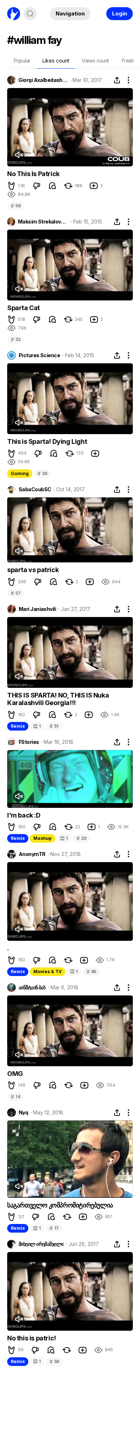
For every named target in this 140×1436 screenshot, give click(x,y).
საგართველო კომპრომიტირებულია (60, 1205)
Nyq (23, 1112)
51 (54, 726)
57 (15, 593)
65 (91, 971)
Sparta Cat (23, 308)
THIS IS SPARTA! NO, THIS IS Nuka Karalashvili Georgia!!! (58, 699)
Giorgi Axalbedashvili (42, 80)
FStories (29, 742)
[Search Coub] (30, 13)
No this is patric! (31, 1338)
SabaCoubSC (35, 489)
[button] (11, 185)
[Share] (117, 80)
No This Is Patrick (33, 174)
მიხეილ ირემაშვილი (41, 1244)
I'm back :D (24, 815)
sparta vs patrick (33, 570)
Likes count (55, 60)
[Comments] (52, 185)
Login (119, 13)
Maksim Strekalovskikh (43, 221)
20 (81, 838)
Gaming (20, 473)
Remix (18, 726)
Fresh (128, 60)
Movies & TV (47, 971)
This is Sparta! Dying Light (47, 441)
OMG (15, 1073)
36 (42, 473)
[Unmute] (18, 155)
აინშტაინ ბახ (32, 987)
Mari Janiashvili (37, 609)
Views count (95, 60)
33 (15, 339)
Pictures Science (39, 355)
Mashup (42, 838)
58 (15, 206)
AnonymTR (32, 854)
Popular (22, 60)
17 (54, 1228)
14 (15, 1097)
